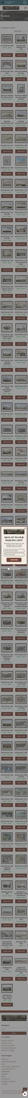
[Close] (25, 528)
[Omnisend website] (14, 568)
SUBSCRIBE (14, 560)
